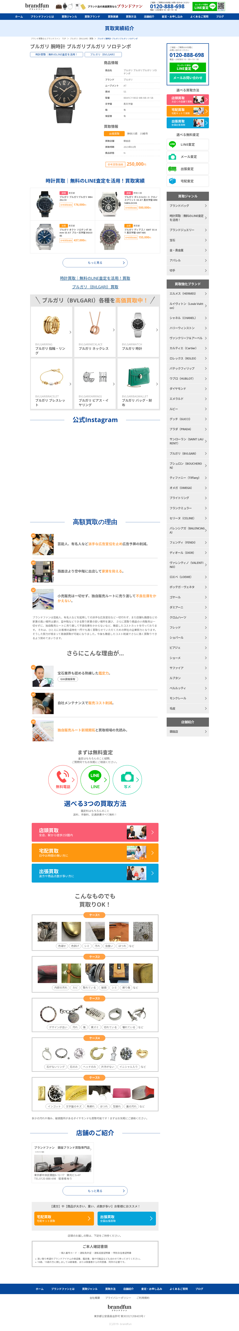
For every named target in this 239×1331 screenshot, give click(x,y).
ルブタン (175, 678)
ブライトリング (179, 498)
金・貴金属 (176, 250)
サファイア (176, 668)
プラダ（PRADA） (181, 429)
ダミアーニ (176, 607)
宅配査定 (187, 181)
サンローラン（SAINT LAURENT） (186, 441)
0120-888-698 (187, 55)
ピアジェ (175, 648)
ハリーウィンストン (182, 328)
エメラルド (176, 399)
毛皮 (172, 708)
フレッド (175, 627)
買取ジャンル (69, 16)
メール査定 (189, 156)
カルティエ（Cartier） (184, 348)
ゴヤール (175, 597)
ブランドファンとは (42, 16)
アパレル (175, 260)
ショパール (176, 637)
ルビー (174, 409)
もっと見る (95, 1191)
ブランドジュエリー (182, 230)
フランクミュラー (181, 508)
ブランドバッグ (179, 206)
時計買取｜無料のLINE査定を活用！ (56, 54)
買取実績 (113, 16)
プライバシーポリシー (118, 1298)
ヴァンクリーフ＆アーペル (186, 338)
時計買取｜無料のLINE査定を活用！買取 (95, 278)
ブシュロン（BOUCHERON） (186, 466)
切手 (172, 270)
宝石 (172, 240)
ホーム (19, 16)
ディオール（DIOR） (183, 553)
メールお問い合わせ (187, 78)
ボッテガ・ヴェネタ (182, 587)
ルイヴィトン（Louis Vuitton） (186, 306)
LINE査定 (188, 144)
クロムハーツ (178, 617)
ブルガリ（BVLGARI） (103, 54)
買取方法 (131, 16)
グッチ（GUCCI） (181, 419)
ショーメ (175, 658)
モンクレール (178, 698)
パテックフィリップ (182, 368)
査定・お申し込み (172, 16)
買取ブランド (92, 16)
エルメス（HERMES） (183, 293)
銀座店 (174, 731)
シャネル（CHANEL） (183, 318)
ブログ (220, 16)
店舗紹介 (149, 16)
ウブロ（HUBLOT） (182, 378)
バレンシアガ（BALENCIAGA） (187, 530)
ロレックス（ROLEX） (184, 358)
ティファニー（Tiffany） (185, 478)
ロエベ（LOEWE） (181, 577)
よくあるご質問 (199, 16)
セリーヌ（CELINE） (183, 518)
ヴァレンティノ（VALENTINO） (186, 565)
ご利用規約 (142, 1298)
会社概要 (95, 1298)
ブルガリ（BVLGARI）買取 (95, 286)
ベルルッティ (178, 688)
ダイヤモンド (178, 389)
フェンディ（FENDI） (183, 542)
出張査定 (187, 169)
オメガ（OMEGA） (181, 488)
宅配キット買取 (46, 1218)
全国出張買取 (108, 1218)
